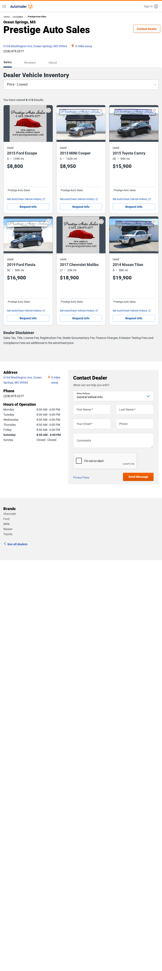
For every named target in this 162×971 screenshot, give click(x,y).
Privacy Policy (81, 477)
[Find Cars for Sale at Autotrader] (21, 6)
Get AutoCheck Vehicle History (24, 199)
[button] (151, 6)
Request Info (28, 206)
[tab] (8, 63)
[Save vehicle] (48, 110)
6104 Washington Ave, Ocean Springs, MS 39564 (35, 46)
